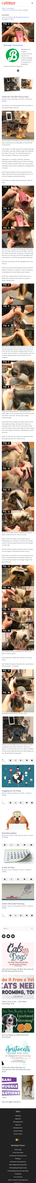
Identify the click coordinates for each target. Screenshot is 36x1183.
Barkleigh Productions (22, 17)
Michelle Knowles (9, 835)
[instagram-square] (13, 972)
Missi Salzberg (8, 793)
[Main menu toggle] (32, 3)
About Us (18, 1161)
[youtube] (8, 972)
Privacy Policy (18, 1170)
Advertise (18, 1151)
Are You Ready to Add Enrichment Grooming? (15, 1072)
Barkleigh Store (18, 1164)
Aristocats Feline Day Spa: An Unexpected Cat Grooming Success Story (16, 1105)
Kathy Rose (7, 99)
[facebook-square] (4, 972)
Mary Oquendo (8, 906)
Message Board (18, 1157)
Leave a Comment (7, 17)
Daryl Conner (8, 870)
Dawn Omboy (8, 942)
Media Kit (18, 1154)
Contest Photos (18, 1167)
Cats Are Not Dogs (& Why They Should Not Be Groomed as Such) (18, 1006)
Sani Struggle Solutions (11, 1138)
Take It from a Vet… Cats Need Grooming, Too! (14, 1038)
